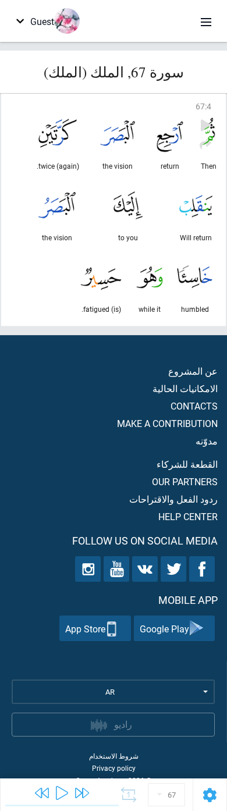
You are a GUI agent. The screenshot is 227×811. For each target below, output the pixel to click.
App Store (85, 629)
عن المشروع (193, 371)
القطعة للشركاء (187, 464)
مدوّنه (207, 441)
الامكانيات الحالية (185, 388)
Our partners (185, 481)
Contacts (194, 406)
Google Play (164, 629)
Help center (188, 516)
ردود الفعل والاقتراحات (173, 499)
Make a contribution (167, 423)
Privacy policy (114, 768)
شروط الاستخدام (114, 755)
